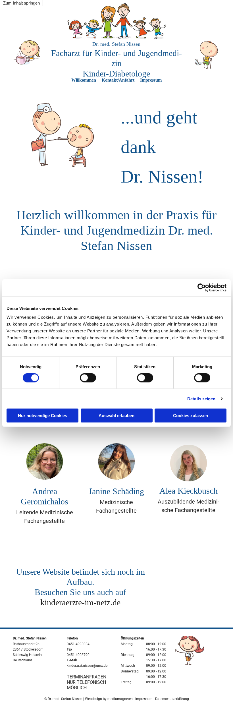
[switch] (88, 377)
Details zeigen (201, 398)
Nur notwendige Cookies (42, 415)
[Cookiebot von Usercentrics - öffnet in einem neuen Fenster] (201, 287)
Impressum (151, 80)
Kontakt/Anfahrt (118, 80)
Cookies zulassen (190, 415)
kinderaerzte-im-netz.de (80, 602)
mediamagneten (120, 699)
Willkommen (83, 80)
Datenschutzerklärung (172, 699)
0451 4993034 (78, 644)
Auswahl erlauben (116, 415)
